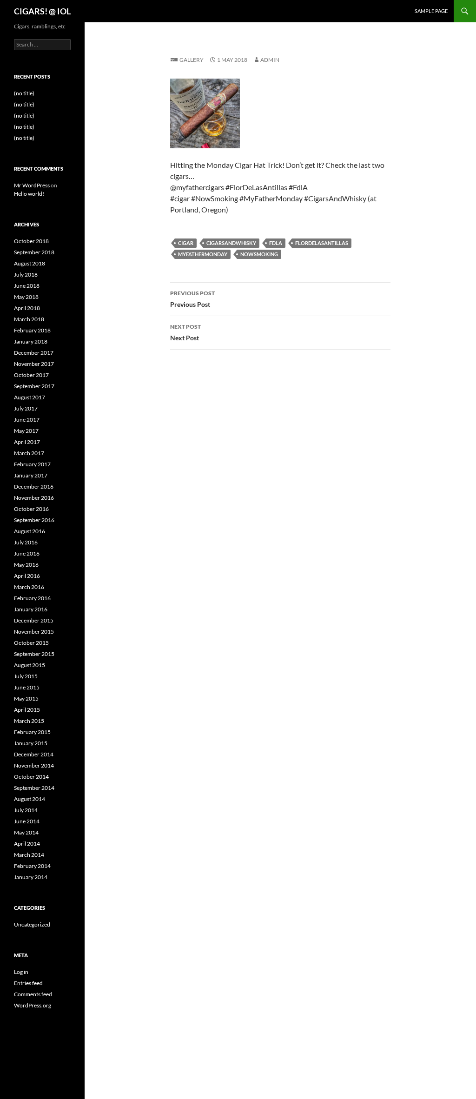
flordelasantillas (321, 243)
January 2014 (30, 877)
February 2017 (32, 464)
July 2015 (26, 676)
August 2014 (29, 798)
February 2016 (32, 598)
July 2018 (26, 274)
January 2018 (30, 341)
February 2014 (32, 865)
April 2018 (27, 308)
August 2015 (29, 665)
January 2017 (30, 475)
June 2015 (27, 687)
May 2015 (26, 698)
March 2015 (29, 720)
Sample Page (431, 11)
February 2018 (32, 330)
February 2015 (32, 731)
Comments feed (33, 994)
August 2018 (29, 263)
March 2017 (29, 453)
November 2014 (34, 765)
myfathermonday (202, 254)
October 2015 (31, 642)
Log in (21, 971)
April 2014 (27, 843)
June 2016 (27, 553)
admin (269, 59)
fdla (275, 243)
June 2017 (27, 419)
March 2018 (29, 319)
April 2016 (27, 575)
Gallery (191, 59)
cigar (185, 243)
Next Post (185, 332)
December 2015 (33, 620)
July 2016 (26, 542)
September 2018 (34, 252)
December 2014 (33, 754)
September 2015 (34, 653)
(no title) (24, 93)
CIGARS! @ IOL (42, 11)
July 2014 (26, 810)
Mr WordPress (32, 185)
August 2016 (29, 531)
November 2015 (34, 631)
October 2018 (31, 241)
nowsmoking (259, 254)
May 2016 (26, 564)
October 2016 (31, 508)
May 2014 (26, 832)
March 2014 (29, 854)
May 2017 (26, 430)
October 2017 (31, 374)
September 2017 (34, 386)
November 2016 (34, 497)
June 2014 (27, 821)
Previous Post (192, 299)
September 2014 (34, 787)
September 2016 (34, 519)
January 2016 (30, 609)
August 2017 (29, 397)
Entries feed (28, 983)
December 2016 (33, 486)
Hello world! (29, 193)
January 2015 (30, 743)
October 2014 (31, 776)
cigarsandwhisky (231, 243)
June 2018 (27, 285)
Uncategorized (32, 924)
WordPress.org (32, 1005)
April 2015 (27, 709)
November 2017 (34, 363)
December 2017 (33, 352)
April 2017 (27, 441)
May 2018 (26, 296)
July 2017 (26, 408)
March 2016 (29, 586)
